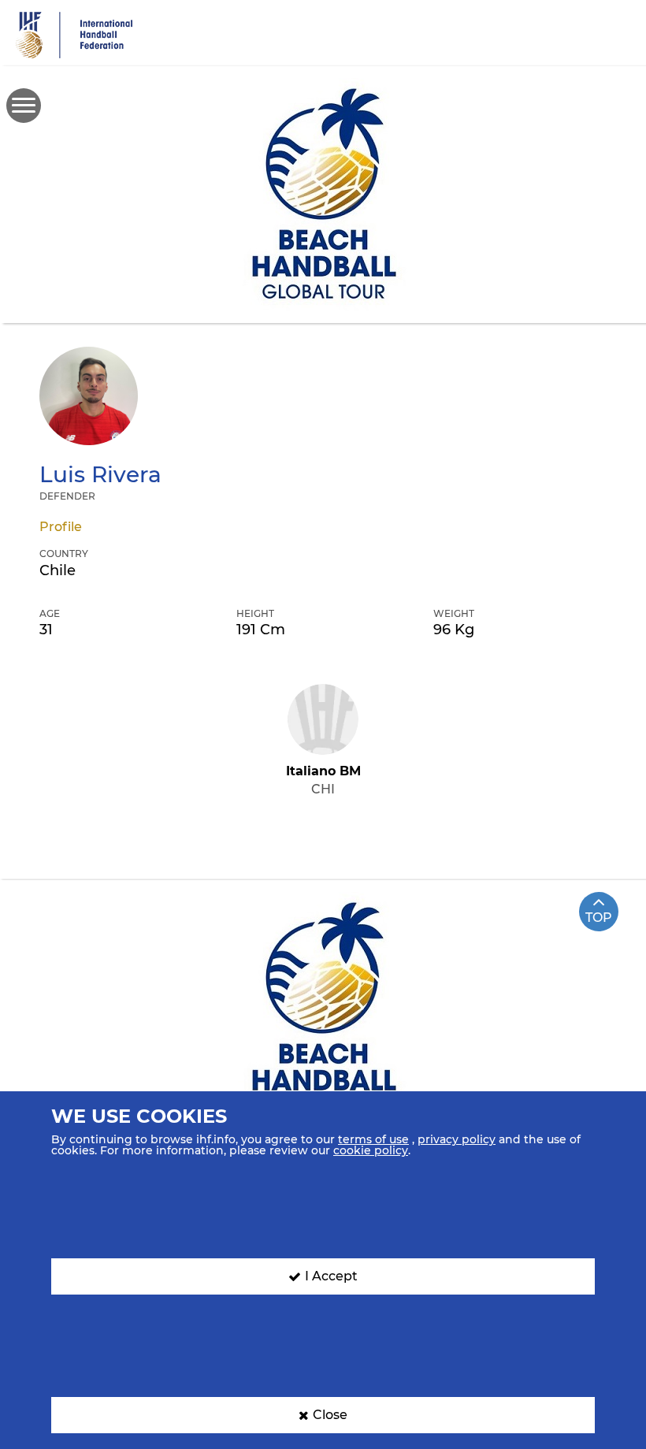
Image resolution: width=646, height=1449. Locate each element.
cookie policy (370, 1150)
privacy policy (457, 1139)
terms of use (373, 1139)
